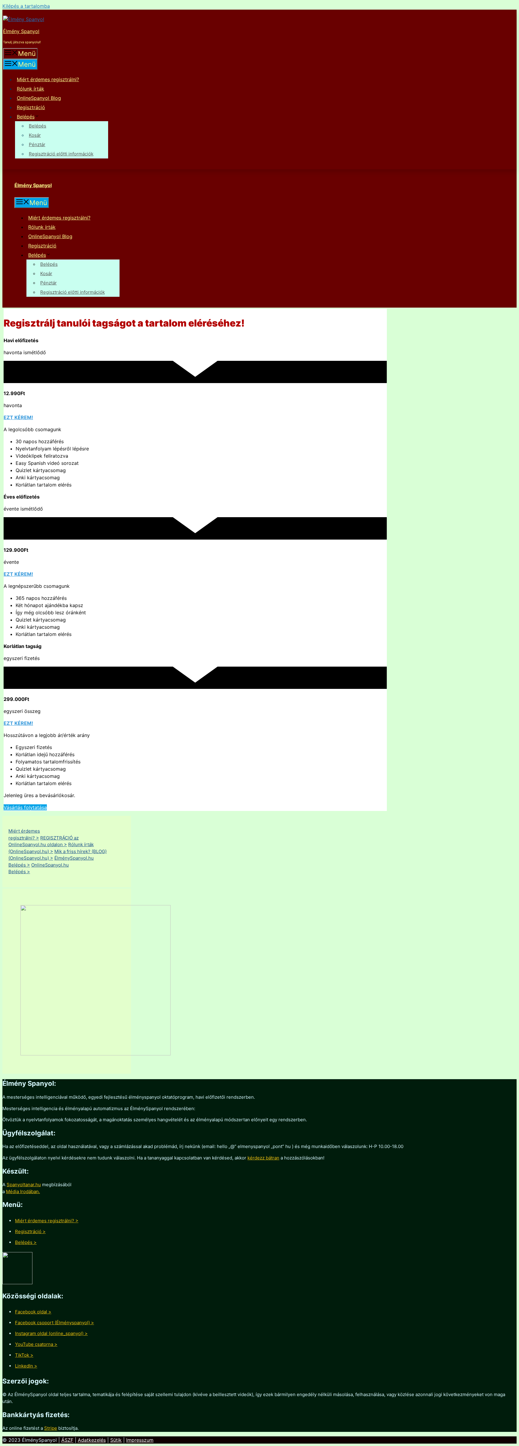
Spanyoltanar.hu (24, 1184)
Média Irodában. (23, 1191)
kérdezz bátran (263, 1158)
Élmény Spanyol (21, 31)
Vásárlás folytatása (25, 807)
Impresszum (139, 1440)
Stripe (50, 1428)
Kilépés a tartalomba (26, 6)
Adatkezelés (92, 1440)
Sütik (116, 1440)
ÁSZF (67, 1440)
